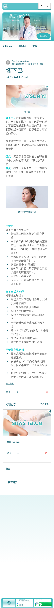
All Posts (7, 46)
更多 (35, 46)
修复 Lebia (13, 442)
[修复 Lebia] (27, 423)
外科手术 (22, 46)
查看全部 (44, 404)
